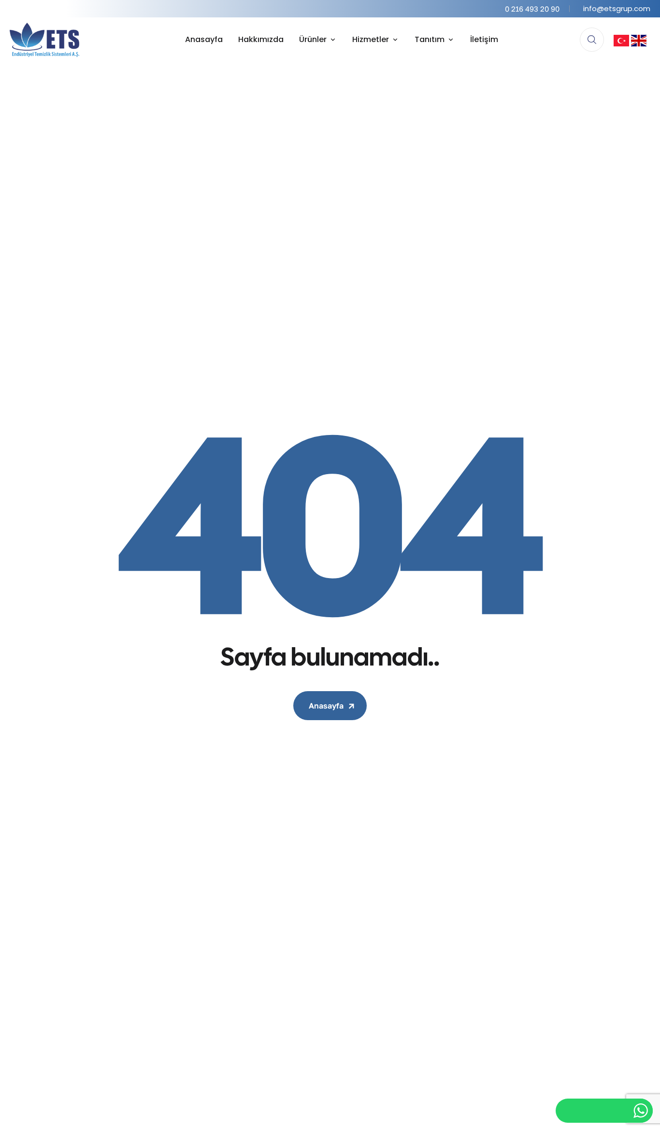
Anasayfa (326, 705)
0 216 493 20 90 (532, 8)
